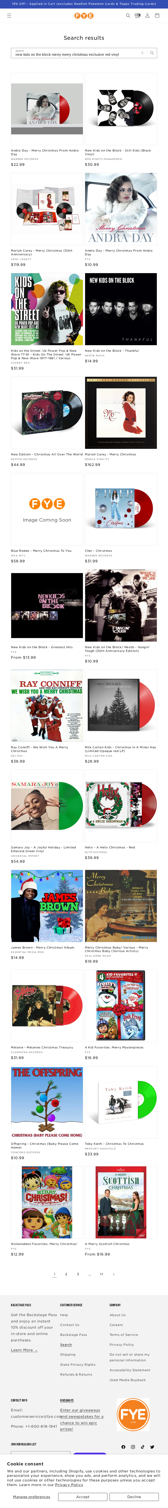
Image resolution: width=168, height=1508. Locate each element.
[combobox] (84, 53)
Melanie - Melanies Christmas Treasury (42, 1047)
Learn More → (24, 1350)
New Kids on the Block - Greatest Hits (42, 647)
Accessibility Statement (130, 1370)
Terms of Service (124, 1335)
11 (101, 1274)
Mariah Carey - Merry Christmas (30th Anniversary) (41, 252)
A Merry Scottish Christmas (107, 1244)
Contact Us (69, 1325)
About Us (118, 1315)
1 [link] (54, 1274)
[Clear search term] (142, 53)
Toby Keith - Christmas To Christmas (114, 1143)
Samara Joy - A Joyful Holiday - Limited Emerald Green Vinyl (43, 849)
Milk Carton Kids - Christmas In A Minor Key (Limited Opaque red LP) (120, 749)
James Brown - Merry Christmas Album (42, 947)
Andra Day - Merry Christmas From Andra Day (45, 152)
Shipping (67, 1354)
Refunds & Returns (76, 1374)
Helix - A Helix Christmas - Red (110, 847)
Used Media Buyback (128, 1380)
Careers (116, 1325)
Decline (134, 1497)
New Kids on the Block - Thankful (112, 350)
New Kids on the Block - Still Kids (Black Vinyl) (118, 152)
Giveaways (67, 1400)
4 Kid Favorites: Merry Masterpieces (114, 1047)
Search (66, 1344)
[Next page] (113, 1274)
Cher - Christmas (98, 550)
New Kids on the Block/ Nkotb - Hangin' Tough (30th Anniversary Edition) (117, 649)
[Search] (152, 53)
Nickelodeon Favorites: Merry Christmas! (44, 1244)
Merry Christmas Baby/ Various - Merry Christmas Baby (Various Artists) (116, 949)
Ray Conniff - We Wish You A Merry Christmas (39, 749)
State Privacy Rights (77, 1364)
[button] (9, 15)
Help (64, 1315)
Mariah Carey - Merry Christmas (110, 454)
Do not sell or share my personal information (130, 1357)
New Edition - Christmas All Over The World (47, 454)
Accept (82, 1497)
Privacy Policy (69, 1485)
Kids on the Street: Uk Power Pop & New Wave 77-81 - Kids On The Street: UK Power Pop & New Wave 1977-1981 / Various (46, 354)
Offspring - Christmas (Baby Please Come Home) (44, 1145)
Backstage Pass (73, 1335)
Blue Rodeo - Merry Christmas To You (41, 550)
